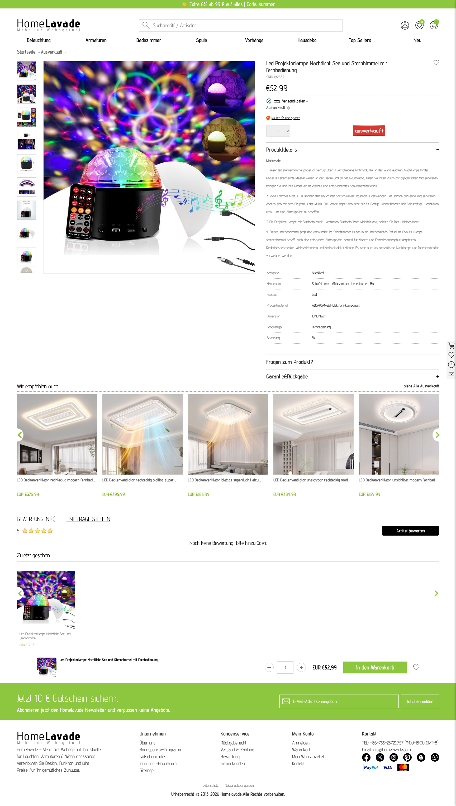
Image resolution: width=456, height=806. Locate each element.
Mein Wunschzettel (308, 756)
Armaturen (96, 40)
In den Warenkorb (375, 667)
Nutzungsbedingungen (239, 785)
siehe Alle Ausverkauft (421, 385)
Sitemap (147, 770)
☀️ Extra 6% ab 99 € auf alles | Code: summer (228, 4)
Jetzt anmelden (420, 701)
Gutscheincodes (153, 756)
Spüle (201, 40)
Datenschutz (210, 785)
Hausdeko (307, 40)
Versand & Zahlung (237, 749)
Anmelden (301, 743)
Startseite (26, 52)
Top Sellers (360, 40)
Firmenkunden (233, 763)
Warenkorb (301, 749)
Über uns (147, 743)
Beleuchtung (39, 40)
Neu (417, 40)
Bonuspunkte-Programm (161, 749)
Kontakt (298, 763)
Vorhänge (254, 40)
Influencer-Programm (158, 763)
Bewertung (230, 756)
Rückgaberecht (233, 743)
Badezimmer (148, 40)
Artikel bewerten (410, 530)
